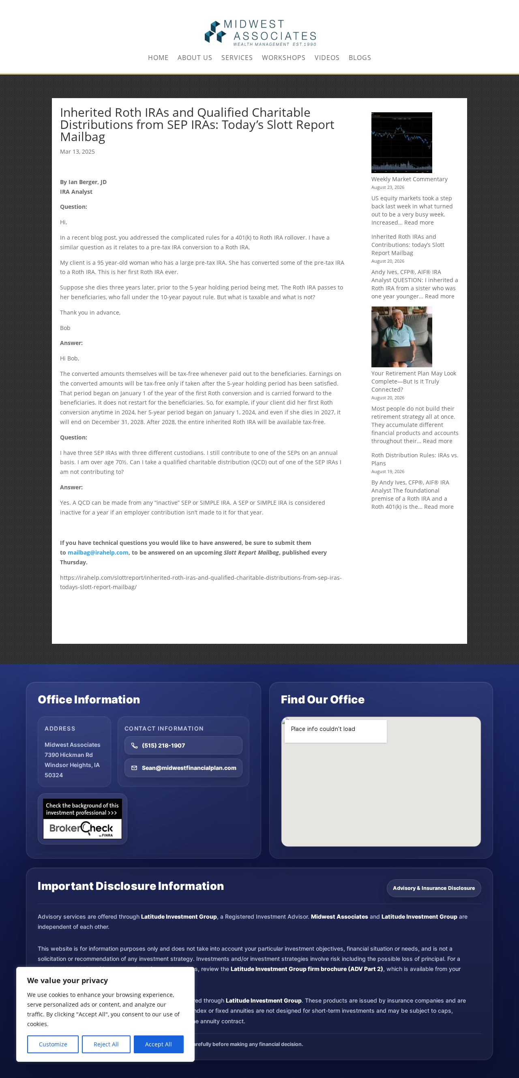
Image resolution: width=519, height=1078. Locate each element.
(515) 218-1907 (163, 745)
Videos (327, 58)
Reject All (106, 1044)
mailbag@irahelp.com (98, 552)
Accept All (158, 1044)
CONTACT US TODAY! (442, 6)
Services (237, 58)
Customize (53, 1044)
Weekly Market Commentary (409, 179)
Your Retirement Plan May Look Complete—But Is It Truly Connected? (413, 381)
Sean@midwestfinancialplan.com (189, 767)
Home (158, 58)
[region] (105, 1014)
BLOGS (360, 58)
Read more (419, 222)
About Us (195, 58)
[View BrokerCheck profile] (82, 818)
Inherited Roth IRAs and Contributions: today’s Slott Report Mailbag (407, 245)
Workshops (284, 58)
